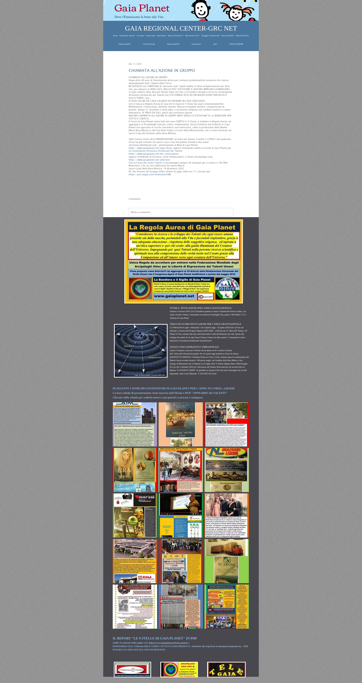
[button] (135, 424)
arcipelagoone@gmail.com (228, 646)
